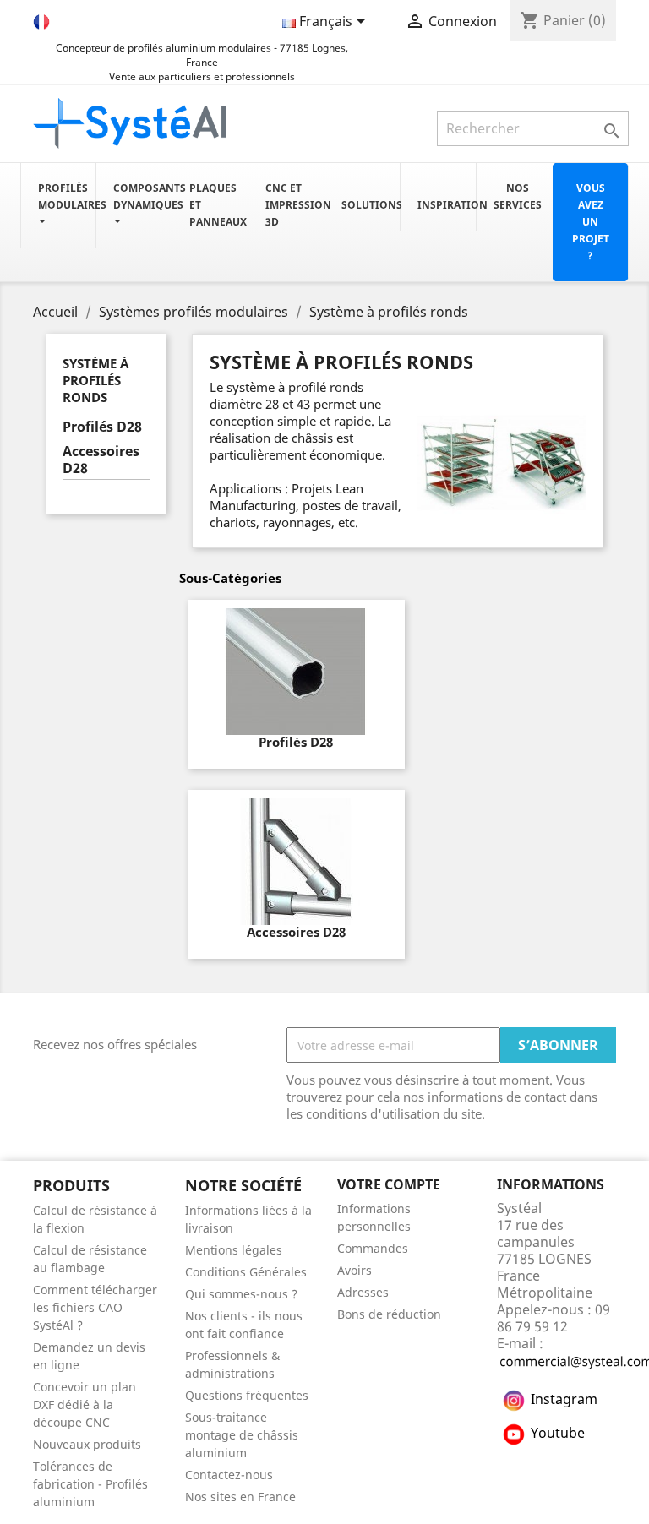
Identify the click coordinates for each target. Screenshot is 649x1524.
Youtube (558, 1432)
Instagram (564, 1399)
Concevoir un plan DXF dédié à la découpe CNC (84, 1404)
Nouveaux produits (87, 1444)
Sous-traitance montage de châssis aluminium (241, 1435)
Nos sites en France (240, 1497)
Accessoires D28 (101, 460)
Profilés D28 (102, 427)
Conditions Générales (246, 1272)
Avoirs (354, 1270)
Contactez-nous (229, 1475)
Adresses (363, 1292)
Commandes (372, 1248)
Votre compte (388, 1184)
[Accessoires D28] (296, 861)
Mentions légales (233, 1250)
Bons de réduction (389, 1314)
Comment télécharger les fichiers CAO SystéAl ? (95, 1307)
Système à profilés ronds (95, 380)
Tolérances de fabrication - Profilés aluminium (90, 1484)
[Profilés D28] (296, 671)
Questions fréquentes (246, 1395)
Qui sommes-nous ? (241, 1294)
